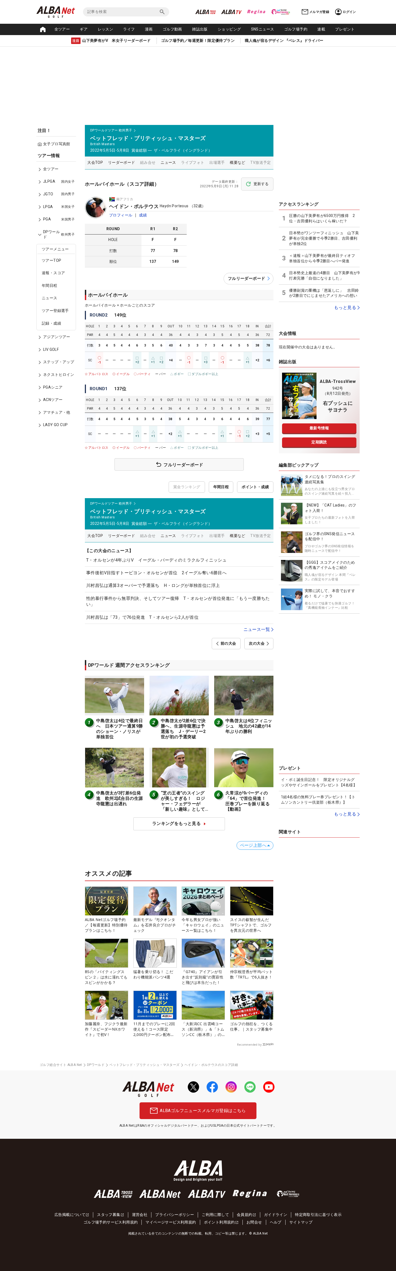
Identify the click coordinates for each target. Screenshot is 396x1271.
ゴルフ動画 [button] (172, 29)
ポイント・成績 (255, 487)
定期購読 (319, 442)
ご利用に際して (215, 1214)
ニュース (49, 298)
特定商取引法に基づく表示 (318, 1214)
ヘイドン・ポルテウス (134, 206)
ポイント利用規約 (219, 1222)
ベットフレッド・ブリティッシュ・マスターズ (144, 1065)
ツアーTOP (51, 261)
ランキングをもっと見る (176, 823)
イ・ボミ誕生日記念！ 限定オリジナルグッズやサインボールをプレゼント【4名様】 (319, 782)
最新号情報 (319, 428)
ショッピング (229, 29)
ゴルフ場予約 (295, 29)
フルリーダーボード (246, 278)
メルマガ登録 (319, 12)
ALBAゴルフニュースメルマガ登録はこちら (203, 1110)
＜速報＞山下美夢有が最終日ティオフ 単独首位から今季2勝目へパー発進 (324, 258)
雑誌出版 (200, 29)
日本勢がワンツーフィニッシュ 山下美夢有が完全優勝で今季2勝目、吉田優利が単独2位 (324, 238)
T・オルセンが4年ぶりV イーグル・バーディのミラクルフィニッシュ (156, 560)
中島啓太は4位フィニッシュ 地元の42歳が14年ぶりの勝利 (248, 726)
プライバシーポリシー (174, 1214)
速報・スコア (53, 273)
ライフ (129, 29)
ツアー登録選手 (55, 311)
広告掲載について (69, 1214)
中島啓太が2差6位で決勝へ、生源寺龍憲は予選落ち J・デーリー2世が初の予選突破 (183, 728)
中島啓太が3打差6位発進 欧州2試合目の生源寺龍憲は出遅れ (119, 798)
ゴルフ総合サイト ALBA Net (61, 1065)
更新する (261, 184)
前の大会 (228, 643)
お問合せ (254, 1222)
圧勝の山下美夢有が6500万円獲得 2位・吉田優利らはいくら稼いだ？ (322, 218)
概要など (237, 162)
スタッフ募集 (108, 1214)
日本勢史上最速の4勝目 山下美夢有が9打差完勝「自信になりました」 (324, 275)
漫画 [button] (149, 29)
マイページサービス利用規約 (170, 1222)
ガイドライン (275, 1214)
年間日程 (49, 286)
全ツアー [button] (62, 29)
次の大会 (257, 643)
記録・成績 (51, 323)
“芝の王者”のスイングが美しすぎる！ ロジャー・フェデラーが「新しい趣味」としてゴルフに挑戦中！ (183, 803)
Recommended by (249, 1044)
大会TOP (95, 162)
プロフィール (120, 215)
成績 (143, 215)
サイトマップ (300, 1222)
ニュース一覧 (257, 629)
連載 (321, 29)
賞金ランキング (186, 487)
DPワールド (96, 1065)
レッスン (105, 29)
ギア (84, 29)
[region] (57, 294)
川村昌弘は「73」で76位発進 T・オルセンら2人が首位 (142, 617)
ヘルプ (276, 1222)
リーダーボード (121, 162)
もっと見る (345, 307)
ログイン (349, 12)
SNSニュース (262, 29)
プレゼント (345, 29)
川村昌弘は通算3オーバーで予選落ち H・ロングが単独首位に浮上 (153, 585)
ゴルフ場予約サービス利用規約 (111, 1222)
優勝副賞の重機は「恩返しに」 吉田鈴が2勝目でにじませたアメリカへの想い (324, 293)
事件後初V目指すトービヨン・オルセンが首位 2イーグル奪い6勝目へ (156, 572)
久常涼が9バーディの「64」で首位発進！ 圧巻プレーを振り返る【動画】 (247, 801)
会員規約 (244, 1214)
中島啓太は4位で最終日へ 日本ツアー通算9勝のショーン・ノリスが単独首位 (119, 728)
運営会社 (140, 1214)
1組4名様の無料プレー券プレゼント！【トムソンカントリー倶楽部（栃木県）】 (318, 799)
